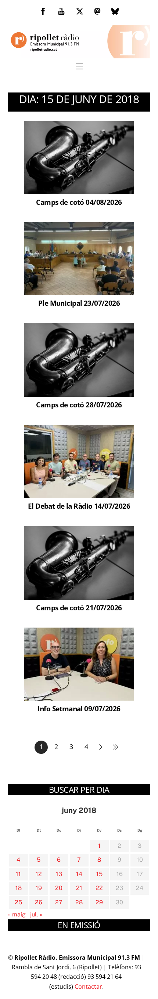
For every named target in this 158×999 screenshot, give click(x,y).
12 (39, 874)
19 (39, 887)
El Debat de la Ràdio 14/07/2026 (79, 506)
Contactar (88, 986)
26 (38, 902)
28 (79, 902)
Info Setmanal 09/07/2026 (78, 708)
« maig (17, 914)
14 (79, 874)
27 (58, 902)
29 (99, 902)
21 (79, 887)
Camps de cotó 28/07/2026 (79, 405)
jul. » (36, 914)
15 (99, 874)
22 (99, 887)
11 (18, 874)
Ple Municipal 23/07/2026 (79, 303)
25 (18, 902)
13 (59, 874)
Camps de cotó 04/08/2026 (79, 202)
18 (18, 887)
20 (58, 887)
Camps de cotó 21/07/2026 (79, 608)
